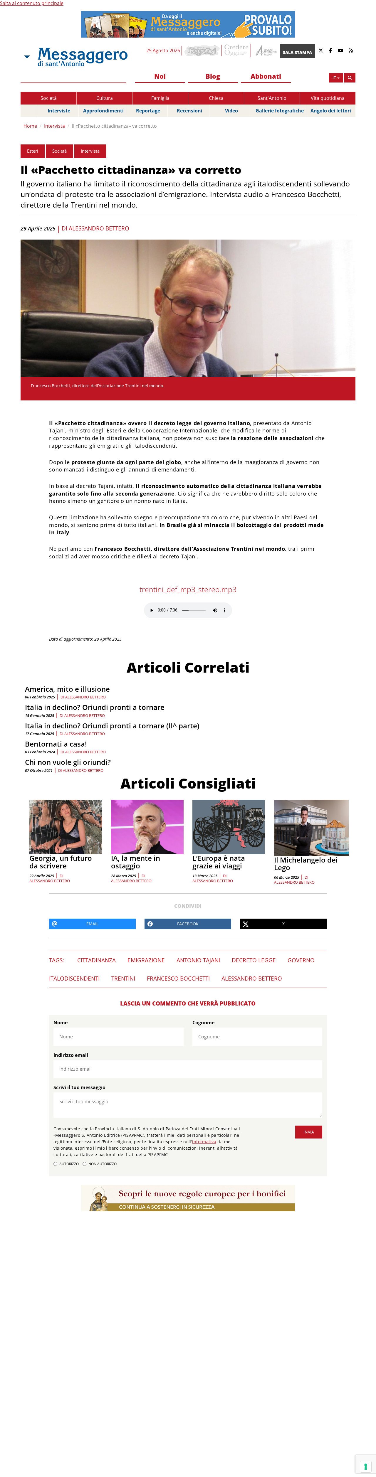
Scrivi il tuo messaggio (79, 1087)
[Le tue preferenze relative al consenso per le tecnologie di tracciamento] (365, 1466)
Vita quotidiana (328, 98)
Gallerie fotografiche (280, 110)
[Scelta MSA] (26, 57)
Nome (60, 1022)
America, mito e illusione (67, 689)
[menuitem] (160, 76)
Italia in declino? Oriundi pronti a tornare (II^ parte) (112, 725)
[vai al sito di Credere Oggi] (237, 50)
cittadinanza (96, 960)
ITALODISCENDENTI (74, 978)
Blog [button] (213, 76)
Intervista (54, 126)
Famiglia (160, 98)
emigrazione (146, 960)
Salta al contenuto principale (31, 3)
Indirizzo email (70, 1055)
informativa (204, 1141)
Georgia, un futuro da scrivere (60, 861)
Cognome (203, 1022)
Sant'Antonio (272, 98)
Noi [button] (160, 76)
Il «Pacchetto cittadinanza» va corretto (114, 126)
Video (231, 110)
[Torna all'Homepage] (82, 57)
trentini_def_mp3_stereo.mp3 (188, 589)
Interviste (59, 110)
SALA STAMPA (297, 52)
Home (30, 126)
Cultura (104, 98)
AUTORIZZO (69, 1163)
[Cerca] (349, 77)
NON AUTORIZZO (102, 1163)
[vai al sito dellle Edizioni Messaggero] (265, 51)
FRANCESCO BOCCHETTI (178, 978)
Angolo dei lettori (330, 110)
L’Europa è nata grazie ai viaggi (218, 861)
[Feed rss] (351, 50)
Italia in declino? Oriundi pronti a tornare (94, 707)
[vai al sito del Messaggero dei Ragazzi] (202, 50)
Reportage (148, 110)
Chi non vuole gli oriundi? (68, 762)
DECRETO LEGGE (254, 960)
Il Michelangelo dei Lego (306, 863)
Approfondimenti (103, 110)
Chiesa (216, 98)
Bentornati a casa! (56, 744)
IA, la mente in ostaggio (135, 861)
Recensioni (189, 110)
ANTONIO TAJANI (198, 960)
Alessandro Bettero (99, 228)
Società (49, 98)
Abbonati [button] (266, 76)
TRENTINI (123, 978)
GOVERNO (301, 960)
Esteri (32, 151)
